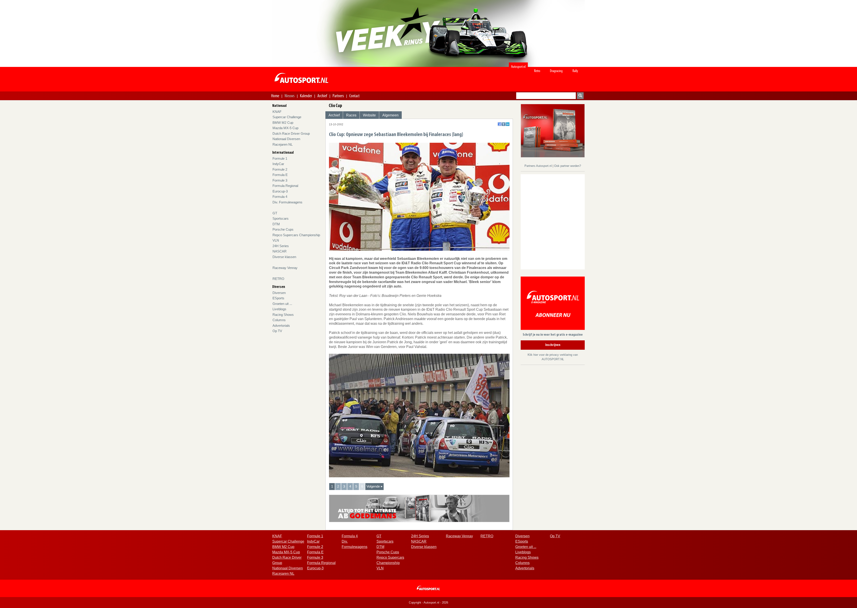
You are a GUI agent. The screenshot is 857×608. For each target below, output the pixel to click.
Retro (537, 70)
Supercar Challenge (286, 117)
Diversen (279, 293)
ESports (278, 298)
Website (369, 115)
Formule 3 (279, 180)
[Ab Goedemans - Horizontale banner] (419, 508)
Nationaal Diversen (286, 139)
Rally (575, 70)
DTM (276, 224)
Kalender (306, 95)
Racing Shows (283, 314)
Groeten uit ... (282, 304)
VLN (275, 240)
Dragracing (556, 70)
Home (275, 95)
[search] (580, 95)
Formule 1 (279, 158)
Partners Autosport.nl (538, 166)
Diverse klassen (284, 257)
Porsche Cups (282, 229)
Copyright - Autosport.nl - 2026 (428, 602)
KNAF (276, 112)
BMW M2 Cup (282, 122)
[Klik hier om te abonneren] (553, 304)
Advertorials (281, 325)
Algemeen (390, 115)
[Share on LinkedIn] (508, 124)
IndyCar (278, 164)
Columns (279, 320)
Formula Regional (285, 186)
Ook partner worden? (567, 166)
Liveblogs (279, 309)
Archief (322, 95)
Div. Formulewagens (287, 202)
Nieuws (290, 95)
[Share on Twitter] (503, 124)
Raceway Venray (284, 268)
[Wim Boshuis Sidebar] (553, 130)
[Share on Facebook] (499, 124)
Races (351, 115)
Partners (338, 95)
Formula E (280, 175)
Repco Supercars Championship (296, 235)
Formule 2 (279, 169)
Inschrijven (552, 345)
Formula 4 (279, 197)
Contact (354, 95)
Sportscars (280, 218)
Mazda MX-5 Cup (285, 128)
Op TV (277, 331)
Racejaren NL (282, 144)
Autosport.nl (518, 66)
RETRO (278, 279)
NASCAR (279, 251)
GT (274, 213)
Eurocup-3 (280, 191)
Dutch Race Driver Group (291, 133)
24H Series (280, 246)
